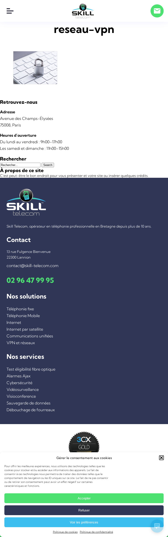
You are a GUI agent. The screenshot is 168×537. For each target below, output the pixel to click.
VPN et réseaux (21, 342)
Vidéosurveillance (23, 389)
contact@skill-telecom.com (32, 265)
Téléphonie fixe (20, 309)
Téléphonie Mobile (23, 315)
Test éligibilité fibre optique (31, 369)
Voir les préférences (84, 522)
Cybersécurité (19, 382)
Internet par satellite (25, 329)
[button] (161, 458)
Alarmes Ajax (18, 376)
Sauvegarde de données (29, 403)
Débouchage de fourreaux (31, 409)
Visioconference (21, 396)
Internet (14, 322)
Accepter (84, 498)
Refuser (84, 510)
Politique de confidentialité (96, 532)
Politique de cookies (65, 532)
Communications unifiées (30, 336)
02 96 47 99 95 (30, 280)
